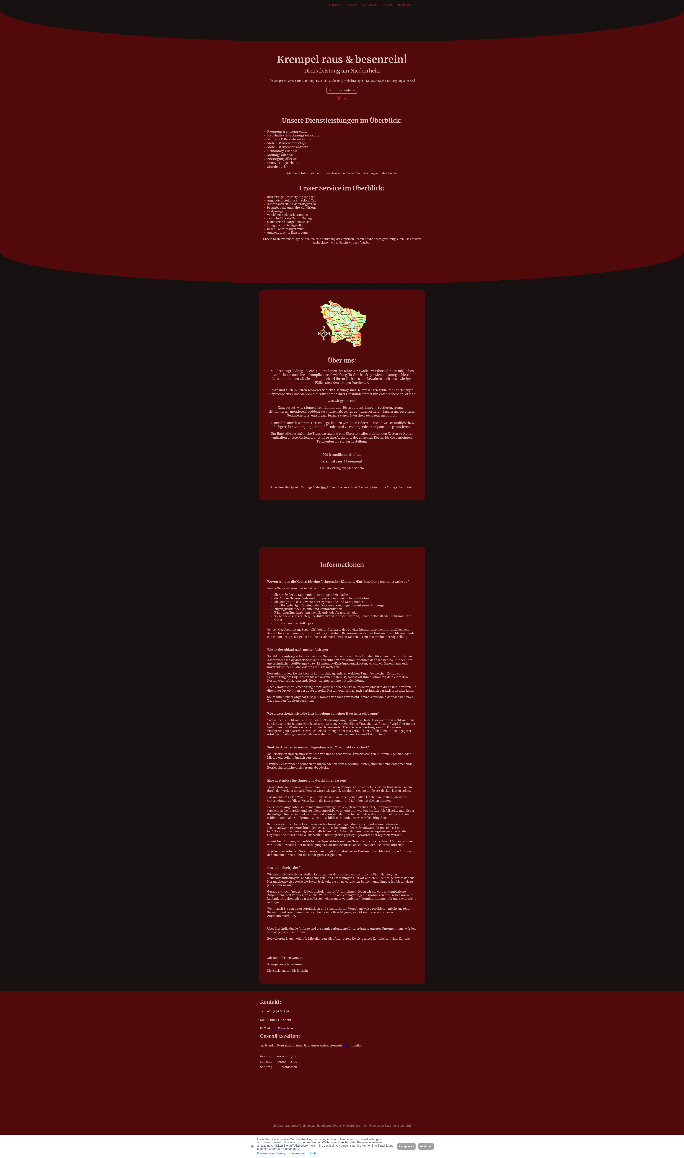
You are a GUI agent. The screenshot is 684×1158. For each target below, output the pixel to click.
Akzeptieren (406, 1146)
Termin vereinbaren (342, 90)
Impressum (298, 1153)
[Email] (339, 98)
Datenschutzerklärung (271, 1153)
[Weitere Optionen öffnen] (419, 4)
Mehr (313, 1153)
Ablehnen (426, 1146)
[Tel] (345, 98)
